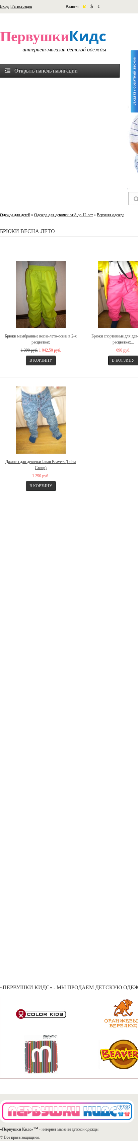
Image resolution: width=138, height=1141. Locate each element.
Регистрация (21, 6)
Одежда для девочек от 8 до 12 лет (63, 215)
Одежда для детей (15, 215)
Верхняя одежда (110, 215)
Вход (4, 6)
